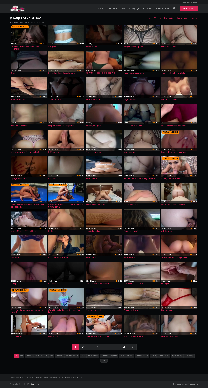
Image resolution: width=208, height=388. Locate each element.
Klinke (83, 356)
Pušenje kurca (163, 356)
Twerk (104, 360)
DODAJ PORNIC (189, 8)
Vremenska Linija (164, 18)
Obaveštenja (71, 377)
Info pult (81, 377)
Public (153, 356)
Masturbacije (93, 356)
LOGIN (195, 2)
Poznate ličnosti (117, 8)
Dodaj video (14, 377)
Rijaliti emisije (177, 356)
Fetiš (51, 356)
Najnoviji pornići (186, 18)
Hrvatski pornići (71, 356)
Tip (148, 18)
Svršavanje (189, 356)
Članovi (147, 8)
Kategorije (134, 8)
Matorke (104, 356)
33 (124, 347)
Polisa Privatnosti (57, 377)
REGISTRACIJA (187, 2)
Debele (44, 356)
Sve (16, 356)
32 (115, 347)
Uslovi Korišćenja (28, 377)
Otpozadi (113, 356)
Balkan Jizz (35, 384)
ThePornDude (162, 8)
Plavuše (130, 356)
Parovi (122, 356)
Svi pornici (99, 8)
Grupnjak (59, 356)
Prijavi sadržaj (42, 377)
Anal (21, 356)
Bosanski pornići (32, 356)
